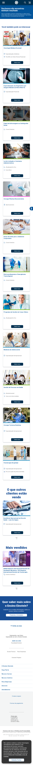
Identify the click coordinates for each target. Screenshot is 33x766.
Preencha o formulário (16, 615)
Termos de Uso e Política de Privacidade (16, 731)
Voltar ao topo (17, 626)
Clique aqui (14, 716)
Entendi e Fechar (16, 760)
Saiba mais (17, 62)
